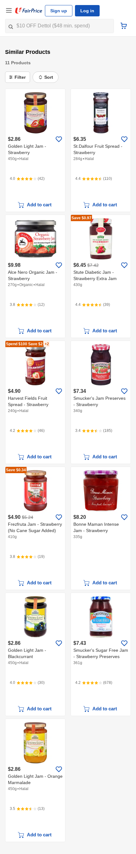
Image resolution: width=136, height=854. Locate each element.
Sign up (58, 10)
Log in (87, 10)
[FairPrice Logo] (28, 10)
